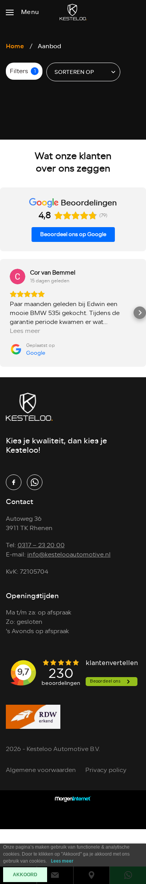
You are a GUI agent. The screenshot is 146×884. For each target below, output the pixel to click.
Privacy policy (106, 770)
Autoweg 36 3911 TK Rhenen (29, 523)
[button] (6, 312)
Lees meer (62, 861)
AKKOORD (25, 874)
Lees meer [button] (25, 331)
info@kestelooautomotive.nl (69, 554)
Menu (30, 12)
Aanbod (49, 46)
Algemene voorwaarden (41, 770)
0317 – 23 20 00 (41, 545)
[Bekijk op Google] (17, 276)
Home (15, 46)
